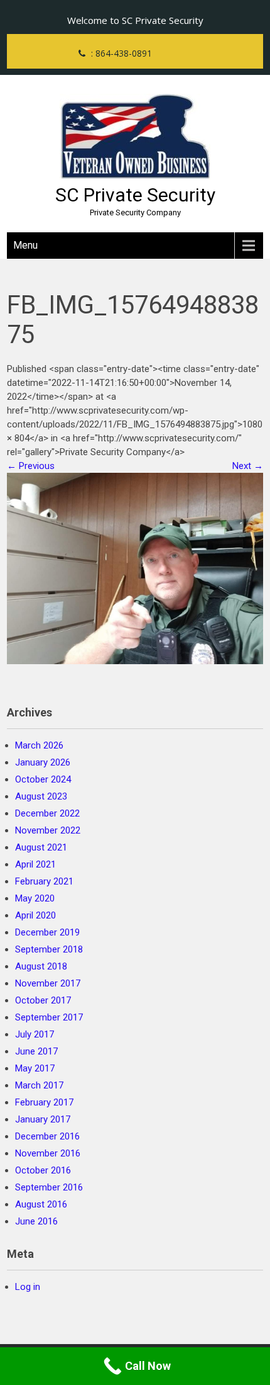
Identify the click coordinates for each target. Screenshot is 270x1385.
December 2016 (47, 1136)
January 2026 (42, 762)
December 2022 (47, 813)
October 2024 (43, 779)
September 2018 (49, 949)
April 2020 (35, 915)
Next (247, 466)
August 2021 (41, 847)
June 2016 (36, 1221)
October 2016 (43, 1170)
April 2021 (35, 864)
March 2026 (39, 745)
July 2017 (34, 1034)
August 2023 (41, 796)
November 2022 (47, 830)
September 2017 (49, 1017)
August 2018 (41, 966)
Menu (25, 245)
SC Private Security (135, 195)
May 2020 (35, 898)
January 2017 (42, 1119)
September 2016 (49, 1187)
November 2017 (47, 983)
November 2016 (47, 1153)
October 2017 (43, 1000)
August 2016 (41, 1204)
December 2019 (47, 932)
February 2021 (44, 881)
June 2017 (36, 1051)
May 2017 (35, 1068)
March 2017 (39, 1085)
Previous (31, 466)
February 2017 (44, 1102)
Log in (27, 1286)
